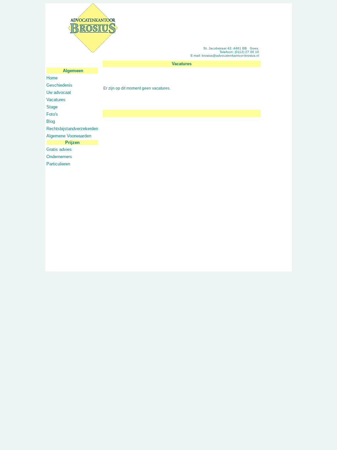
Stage (52, 106)
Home (52, 77)
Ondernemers (59, 156)
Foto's (52, 114)
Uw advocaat (58, 92)
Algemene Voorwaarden (68, 135)
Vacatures (55, 99)
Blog (50, 121)
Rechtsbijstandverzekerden (72, 128)
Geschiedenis (59, 85)
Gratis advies (59, 149)
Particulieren (58, 163)
